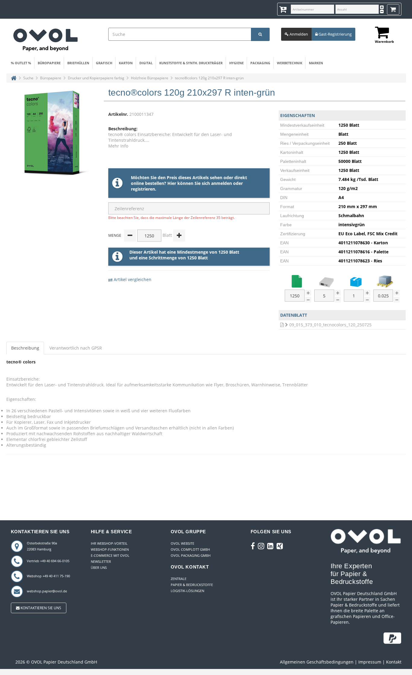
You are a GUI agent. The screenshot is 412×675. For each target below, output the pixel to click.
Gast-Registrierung (335, 34)
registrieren (143, 189)
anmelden (221, 183)
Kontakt (393, 662)
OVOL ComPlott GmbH (190, 549)
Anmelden (298, 34)
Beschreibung (25, 348)
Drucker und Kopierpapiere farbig (96, 78)
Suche (28, 78)
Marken (316, 63)
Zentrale (178, 578)
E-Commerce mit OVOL (110, 555)
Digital (146, 63)
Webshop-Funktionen (110, 549)
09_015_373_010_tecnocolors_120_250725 (330, 325)
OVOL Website (182, 543)
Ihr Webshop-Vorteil (109, 543)
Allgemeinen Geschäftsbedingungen (316, 662)
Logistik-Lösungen (187, 590)
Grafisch (104, 63)
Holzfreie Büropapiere (149, 78)
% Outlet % (21, 63)
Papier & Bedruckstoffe (192, 584)
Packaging (260, 63)
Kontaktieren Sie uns (40, 607)
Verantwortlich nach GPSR (75, 348)
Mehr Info (118, 146)
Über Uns (99, 567)
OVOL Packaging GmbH (191, 555)
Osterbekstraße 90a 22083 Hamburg (42, 546)
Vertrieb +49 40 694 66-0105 (48, 561)
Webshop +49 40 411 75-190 (48, 576)
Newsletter (101, 561)
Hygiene (236, 63)
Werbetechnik (289, 63)
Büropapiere (49, 63)
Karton (126, 63)
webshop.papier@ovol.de (47, 591)
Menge (114, 235)
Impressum (369, 662)
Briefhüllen (78, 63)
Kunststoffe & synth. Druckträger (191, 63)
